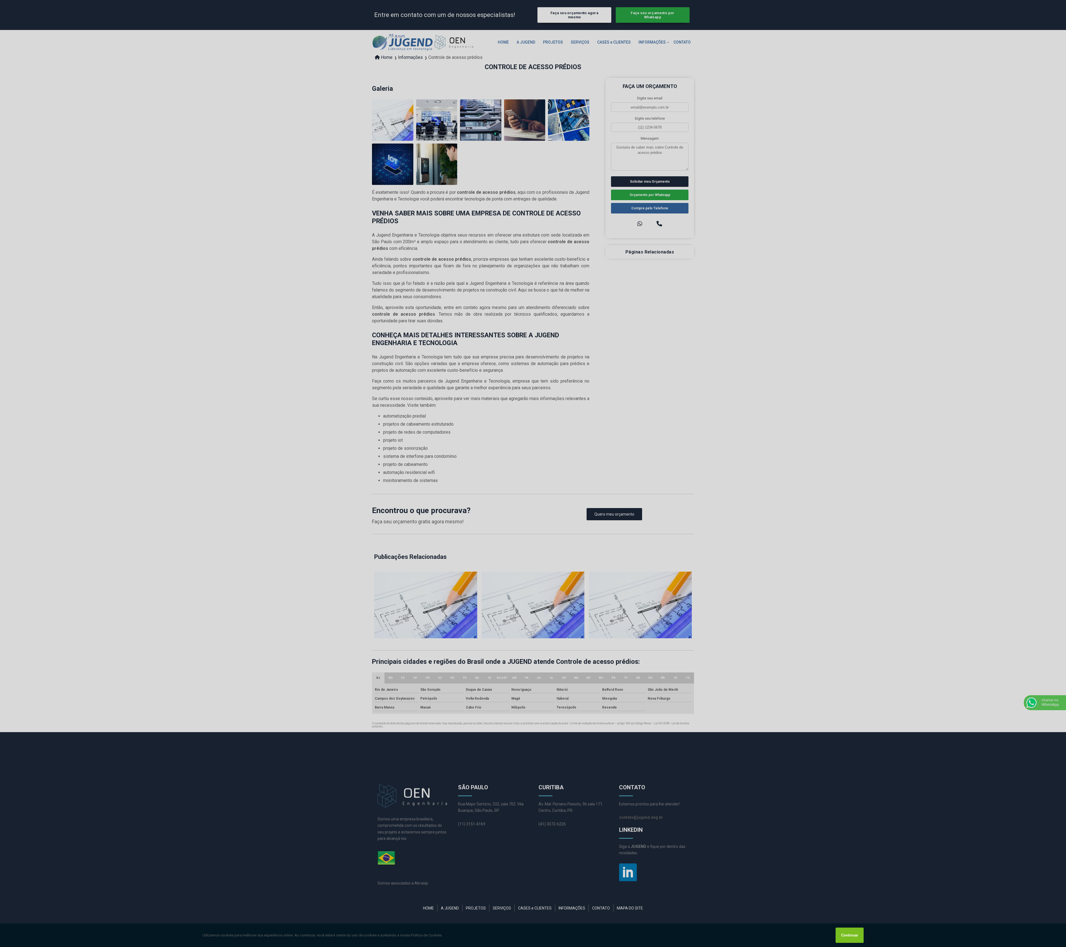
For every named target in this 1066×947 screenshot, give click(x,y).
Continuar (849, 935)
